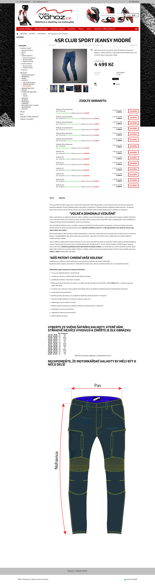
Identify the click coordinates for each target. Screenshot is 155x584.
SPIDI (24, 94)
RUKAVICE (25, 98)
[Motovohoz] (47, 15)
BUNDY (24, 78)
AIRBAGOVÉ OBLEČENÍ (29, 92)
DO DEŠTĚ (25, 100)
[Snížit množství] (127, 112)
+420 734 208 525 (24, 2)
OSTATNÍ (24, 109)
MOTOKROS (25, 102)
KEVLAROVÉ (121, 72)
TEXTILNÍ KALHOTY (29, 82)
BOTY (89, 29)
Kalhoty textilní (28, 67)
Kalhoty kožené (28, 61)
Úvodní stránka (25, 29)
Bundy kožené (27, 59)
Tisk (95, 85)
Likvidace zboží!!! (58, 29)
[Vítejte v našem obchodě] (17, 34)
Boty (23, 54)
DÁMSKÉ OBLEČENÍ (28, 88)
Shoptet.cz (71, 571)
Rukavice (25, 70)
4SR (130, 45)
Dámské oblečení (27, 50)
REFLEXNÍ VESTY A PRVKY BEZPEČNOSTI (30, 106)
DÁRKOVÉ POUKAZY (28, 75)
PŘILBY (81, 29)
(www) (134, 45)
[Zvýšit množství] (127, 110)
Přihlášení (135, 2)
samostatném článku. (121, 264)
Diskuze (62, 198)
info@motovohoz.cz (42, 2)
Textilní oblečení (27, 63)
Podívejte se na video (56, 261)
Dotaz (118, 84)
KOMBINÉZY (26, 77)
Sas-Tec (88, 299)
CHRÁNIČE (25, 103)
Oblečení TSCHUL (81, 571)
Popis (52, 198)
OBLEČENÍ (71, 29)
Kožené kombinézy (29, 58)
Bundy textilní (27, 66)
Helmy (24, 52)
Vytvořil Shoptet (132, 579)
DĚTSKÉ (24, 90)
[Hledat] (122, 15)
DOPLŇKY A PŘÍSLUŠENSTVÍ (104, 29)
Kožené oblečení (27, 55)
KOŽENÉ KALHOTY (29, 84)
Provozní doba (41, 29)
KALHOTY (25, 80)
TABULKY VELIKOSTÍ (26, 119)
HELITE (25, 96)
